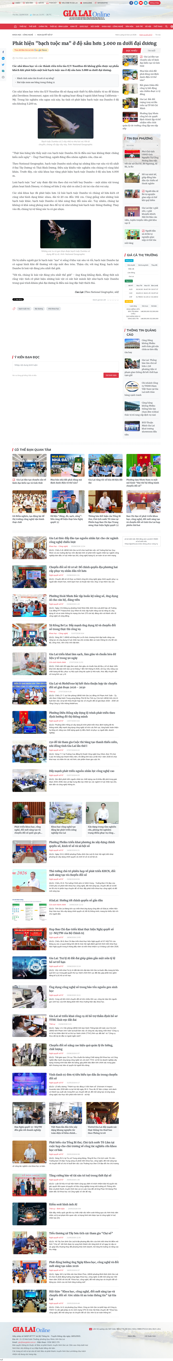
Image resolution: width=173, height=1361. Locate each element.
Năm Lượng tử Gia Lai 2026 (125, 35)
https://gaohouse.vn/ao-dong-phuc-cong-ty (141, 544)
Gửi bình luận (111, 375)
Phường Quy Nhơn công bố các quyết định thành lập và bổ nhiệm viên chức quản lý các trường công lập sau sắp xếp (142, 121)
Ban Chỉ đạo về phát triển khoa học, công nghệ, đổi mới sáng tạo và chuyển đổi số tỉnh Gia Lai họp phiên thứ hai (143, 520)
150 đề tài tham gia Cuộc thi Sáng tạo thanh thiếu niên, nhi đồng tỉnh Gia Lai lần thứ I (83, 744)
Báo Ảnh (29, 3)
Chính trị (43, 26)
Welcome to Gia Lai (70, 3)
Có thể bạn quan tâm (33, 450)
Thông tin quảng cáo (141, 332)
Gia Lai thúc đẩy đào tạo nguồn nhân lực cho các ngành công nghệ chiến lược (83, 540)
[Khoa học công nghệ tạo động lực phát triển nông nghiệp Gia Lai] (65, 813)
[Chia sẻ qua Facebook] (3, 52)
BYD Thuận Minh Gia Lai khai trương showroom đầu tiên (141, 428)
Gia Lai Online (31, 1329)
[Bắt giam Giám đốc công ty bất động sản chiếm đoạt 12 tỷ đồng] (130, 89)
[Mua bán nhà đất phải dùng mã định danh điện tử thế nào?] (130, 74)
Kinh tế (73, 26)
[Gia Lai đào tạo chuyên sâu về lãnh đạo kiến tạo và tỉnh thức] (130, 60)
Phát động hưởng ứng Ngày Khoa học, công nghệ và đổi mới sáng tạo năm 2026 (84, 1264)
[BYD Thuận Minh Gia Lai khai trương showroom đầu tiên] (132, 426)
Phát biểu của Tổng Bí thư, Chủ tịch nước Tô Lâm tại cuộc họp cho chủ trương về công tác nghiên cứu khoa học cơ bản (83, 1146)
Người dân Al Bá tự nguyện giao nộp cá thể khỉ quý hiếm (150, 196)
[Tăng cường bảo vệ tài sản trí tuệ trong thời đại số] (29, 1185)
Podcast (53, 3)
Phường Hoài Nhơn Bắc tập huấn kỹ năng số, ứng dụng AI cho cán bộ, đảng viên (83, 597)
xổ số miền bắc (130, 539)
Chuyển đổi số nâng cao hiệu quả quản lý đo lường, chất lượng (81, 1047)
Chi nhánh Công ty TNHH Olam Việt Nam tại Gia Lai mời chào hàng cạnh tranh (141, 389)
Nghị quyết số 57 (45, 35)
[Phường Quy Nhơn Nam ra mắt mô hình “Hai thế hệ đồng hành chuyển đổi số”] (143, 465)
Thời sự (23, 26)
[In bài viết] (3, 77)
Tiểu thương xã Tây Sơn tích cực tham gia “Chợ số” (81, 1233)
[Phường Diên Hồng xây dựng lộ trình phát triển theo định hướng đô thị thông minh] (29, 722)
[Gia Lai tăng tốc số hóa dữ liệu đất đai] (105, 465)
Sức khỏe (95, 26)
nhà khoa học (53, 309)
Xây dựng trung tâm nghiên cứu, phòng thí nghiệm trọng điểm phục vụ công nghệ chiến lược (102, 829)
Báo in (41, 3)
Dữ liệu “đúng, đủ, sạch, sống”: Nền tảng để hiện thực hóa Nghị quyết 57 (66, 519)
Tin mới (152, 50)
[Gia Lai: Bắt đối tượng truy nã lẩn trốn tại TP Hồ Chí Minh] (130, 103)
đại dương (39, 309)
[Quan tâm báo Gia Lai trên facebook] (131, 3)
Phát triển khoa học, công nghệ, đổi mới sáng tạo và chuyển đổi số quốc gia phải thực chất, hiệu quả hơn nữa (28, 829)
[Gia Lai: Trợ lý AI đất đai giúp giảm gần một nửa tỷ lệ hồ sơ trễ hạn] (29, 967)
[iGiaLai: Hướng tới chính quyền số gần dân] (29, 910)
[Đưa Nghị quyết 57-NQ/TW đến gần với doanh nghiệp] (28, 1113)
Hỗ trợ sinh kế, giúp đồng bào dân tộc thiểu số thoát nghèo (150, 179)
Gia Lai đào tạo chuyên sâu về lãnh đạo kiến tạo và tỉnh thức (150, 61)
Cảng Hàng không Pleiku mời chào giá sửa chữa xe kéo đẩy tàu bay (142, 346)
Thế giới (32, 26)
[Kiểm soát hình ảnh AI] (29, 1214)
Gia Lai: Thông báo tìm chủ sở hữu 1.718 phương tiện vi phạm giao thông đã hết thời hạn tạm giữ (141, 367)
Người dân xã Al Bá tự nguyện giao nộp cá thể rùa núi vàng (140, 237)
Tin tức (158, 35)
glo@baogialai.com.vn (27, 1342)
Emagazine (87, 3)
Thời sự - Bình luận (59, 26)
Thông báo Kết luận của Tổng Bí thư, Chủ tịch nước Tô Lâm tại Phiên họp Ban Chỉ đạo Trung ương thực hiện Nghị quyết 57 (104, 520)
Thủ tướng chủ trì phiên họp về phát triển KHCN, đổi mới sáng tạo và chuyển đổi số (82, 873)
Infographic (103, 3)
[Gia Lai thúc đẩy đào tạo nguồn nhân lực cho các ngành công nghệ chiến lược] (29, 547)
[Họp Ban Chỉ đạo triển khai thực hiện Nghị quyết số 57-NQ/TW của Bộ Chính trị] (29, 938)
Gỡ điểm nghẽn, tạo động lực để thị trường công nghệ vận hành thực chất (28, 519)
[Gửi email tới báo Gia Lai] (146, 3)
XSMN (155, 539)
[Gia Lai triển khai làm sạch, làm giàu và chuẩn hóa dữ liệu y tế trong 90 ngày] (29, 663)
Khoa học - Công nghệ (112, 26)
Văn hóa (129, 26)
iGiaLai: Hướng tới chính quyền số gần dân (76, 900)
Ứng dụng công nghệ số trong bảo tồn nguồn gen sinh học (83, 989)
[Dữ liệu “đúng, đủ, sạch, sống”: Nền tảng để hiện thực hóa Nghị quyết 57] (67, 501)
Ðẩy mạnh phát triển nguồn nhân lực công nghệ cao (81, 771)
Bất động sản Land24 (144, 539)
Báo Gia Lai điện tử (86, 15)
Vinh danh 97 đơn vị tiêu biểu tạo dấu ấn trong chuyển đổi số (83, 1076)
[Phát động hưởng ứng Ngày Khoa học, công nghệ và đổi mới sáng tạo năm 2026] (29, 1271)
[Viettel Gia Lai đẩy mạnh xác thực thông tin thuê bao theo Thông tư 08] (102, 1113)
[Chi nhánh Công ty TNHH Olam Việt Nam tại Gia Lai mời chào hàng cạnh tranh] (132, 386)
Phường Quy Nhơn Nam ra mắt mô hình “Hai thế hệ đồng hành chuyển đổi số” (142, 482)
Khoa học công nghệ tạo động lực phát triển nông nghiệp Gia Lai (63, 829)
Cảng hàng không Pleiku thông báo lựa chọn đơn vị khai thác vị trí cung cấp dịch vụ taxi (142, 408)
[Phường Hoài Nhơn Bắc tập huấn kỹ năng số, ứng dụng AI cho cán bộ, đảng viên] (29, 605)
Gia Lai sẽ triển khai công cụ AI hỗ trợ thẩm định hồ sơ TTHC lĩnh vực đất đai (83, 1017)
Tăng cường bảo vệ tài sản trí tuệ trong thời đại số (80, 1175)
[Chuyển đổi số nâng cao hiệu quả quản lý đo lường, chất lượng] (29, 1055)
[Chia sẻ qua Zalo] (3, 58)
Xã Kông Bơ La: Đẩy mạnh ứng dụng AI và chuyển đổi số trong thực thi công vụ (82, 627)
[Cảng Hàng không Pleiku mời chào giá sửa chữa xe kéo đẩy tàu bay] (132, 344)
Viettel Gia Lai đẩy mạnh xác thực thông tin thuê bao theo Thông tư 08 (102, 1130)
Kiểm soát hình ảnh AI (63, 1204)
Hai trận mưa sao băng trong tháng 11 (36, 82)
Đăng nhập (154, 3)
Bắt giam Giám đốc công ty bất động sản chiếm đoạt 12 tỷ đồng (150, 89)
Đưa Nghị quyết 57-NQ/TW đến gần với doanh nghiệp (28, 1128)
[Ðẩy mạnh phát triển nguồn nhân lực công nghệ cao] (29, 780)
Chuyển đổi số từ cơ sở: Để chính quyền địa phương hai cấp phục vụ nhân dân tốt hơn (83, 569)
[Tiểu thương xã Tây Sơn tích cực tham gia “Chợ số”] (29, 1242)
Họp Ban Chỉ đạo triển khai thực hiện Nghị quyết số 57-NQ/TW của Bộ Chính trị (81, 931)
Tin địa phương (140, 138)
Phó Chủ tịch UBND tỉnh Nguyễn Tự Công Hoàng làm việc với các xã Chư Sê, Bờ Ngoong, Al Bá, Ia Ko (142, 159)
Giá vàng (129, 301)
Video (17, 3)
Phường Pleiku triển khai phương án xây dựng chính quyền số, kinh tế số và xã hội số (82, 844)
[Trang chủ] (15, 26)
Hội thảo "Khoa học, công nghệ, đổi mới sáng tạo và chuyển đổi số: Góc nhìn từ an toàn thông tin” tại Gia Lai (82, 1295)
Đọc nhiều (132, 50)
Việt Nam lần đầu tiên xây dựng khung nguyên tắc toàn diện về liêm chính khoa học (64, 1130)
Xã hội (148, 26)
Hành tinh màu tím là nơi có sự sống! (35, 78)
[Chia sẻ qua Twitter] (3, 64)
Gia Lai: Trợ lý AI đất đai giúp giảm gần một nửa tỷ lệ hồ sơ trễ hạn (82, 960)
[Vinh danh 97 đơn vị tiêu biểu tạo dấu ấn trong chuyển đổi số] (29, 1084)
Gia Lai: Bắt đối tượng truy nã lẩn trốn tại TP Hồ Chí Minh (149, 104)
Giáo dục (84, 26)
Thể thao (158, 26)
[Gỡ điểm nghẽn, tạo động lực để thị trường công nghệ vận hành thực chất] (29, 501)
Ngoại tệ (129, 281)
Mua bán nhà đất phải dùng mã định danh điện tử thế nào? (149, 75)
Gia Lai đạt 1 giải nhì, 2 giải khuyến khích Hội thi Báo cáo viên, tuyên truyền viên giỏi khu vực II (141, 215)
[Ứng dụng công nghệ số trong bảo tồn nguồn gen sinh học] (29, 996)
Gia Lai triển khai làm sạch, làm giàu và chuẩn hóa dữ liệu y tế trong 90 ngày (82, 656)
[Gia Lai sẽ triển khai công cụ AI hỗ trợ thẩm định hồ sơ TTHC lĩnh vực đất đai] (29, 1025)
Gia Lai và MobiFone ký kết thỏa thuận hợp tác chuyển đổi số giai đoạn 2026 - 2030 (83, 685)
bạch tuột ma (24, 309)
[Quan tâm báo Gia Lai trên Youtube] (141, 3)
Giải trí (139, 26)
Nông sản (129, 260)
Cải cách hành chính (57, 662)
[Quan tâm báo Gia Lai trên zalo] (136, 3)
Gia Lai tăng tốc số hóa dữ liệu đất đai (105, 481)
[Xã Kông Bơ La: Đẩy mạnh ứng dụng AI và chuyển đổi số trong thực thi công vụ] (29, 635)
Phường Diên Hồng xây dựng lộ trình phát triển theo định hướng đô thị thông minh (82, 714)
